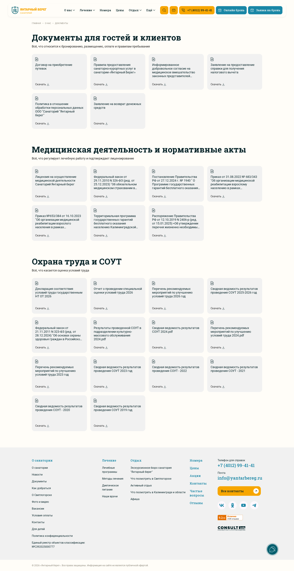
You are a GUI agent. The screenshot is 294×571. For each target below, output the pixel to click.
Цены (194, 468)
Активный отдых (141, 485)
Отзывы (196, 503)
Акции (195, 476)
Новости (37, 474)
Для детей (38, 529)
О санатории (42, 460)
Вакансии (38, 508)
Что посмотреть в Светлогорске (150, 478)
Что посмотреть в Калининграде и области (157, 492)
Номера (196, 460)
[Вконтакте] (222, 505)
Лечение (109, 460)
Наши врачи (110, 496)
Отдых (136, 460)
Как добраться (41, 488)
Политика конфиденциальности (52, 535)
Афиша (135, 499)
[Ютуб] (243, 505)
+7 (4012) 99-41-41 (236, 465)
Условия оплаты (42, 515)
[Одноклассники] (232, 505)
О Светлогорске (42, 495)
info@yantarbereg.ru (240, 478)
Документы (39, 481)
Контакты (38, 522)
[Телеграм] (254, 505)
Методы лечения (112, 478)
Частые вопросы (197, 493)
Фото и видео (40, 501)
